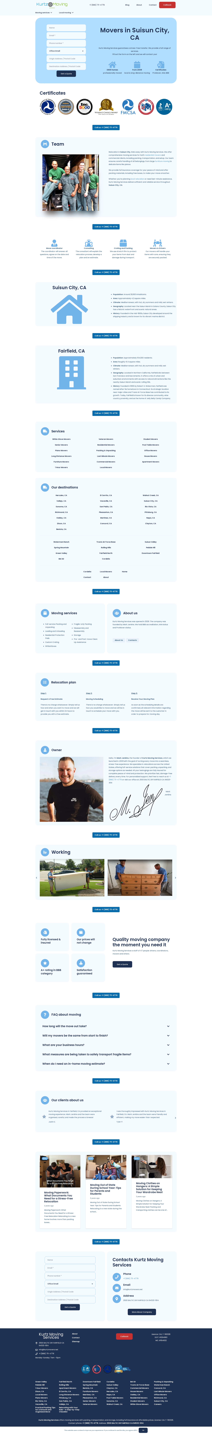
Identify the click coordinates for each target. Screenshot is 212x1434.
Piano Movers (61, 450)
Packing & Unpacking (105, 450)
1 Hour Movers (61, 467)
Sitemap (76, 1341)
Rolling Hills (106, 547)
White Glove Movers (61, 439)
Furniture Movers (61, 462)
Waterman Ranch (61, 542)
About (106, 577)
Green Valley (61, 553)
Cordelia (106, 559)
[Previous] (37, 878)
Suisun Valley (151, 542)
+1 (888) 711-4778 (97, 5)
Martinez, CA (106, 518)
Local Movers (106, 467)
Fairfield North (105, 553)
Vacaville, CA (106, 501)
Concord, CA (106, 523)
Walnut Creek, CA (151, 495)
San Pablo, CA (106, 506)
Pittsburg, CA (151, 512)
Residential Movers (106, 445)
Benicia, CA (61, 529)
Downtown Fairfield (150, 553)
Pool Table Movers (150, 445)
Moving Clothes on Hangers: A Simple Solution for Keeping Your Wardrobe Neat (149, 1187)
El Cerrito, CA (106, 495)
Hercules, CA (61, 495)
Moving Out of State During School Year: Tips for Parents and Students (105, 1189)
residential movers (153, 155)
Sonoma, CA (61, 506)
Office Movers (150, 450)
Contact (87, 577)
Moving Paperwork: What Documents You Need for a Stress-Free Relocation (58, 1197)
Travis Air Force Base (106, 542)
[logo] (52, 5)
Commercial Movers (106, 462)
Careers (157, 1404)
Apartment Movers (150, 462)
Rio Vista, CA (150, 506)
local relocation (137, 179)
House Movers (150, 456)
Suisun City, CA (150, 501)
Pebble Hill (150, 547)
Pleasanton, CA (106, 512)
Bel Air (61, 559)
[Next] (175, 878)
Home (124, 571)
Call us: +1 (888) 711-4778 (106, 127)
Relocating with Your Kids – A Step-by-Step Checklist (69, 1409)
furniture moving (162, 161)
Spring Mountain (61, 547)
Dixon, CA (61, 523)
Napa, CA (150, 518)
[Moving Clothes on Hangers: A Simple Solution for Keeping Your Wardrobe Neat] (152, 1156)
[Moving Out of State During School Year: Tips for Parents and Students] (106, 1156)
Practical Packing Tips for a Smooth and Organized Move (45, 1409)
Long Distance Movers (61, 456)
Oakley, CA (61, 518)
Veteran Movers (106, 439)
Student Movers (150, 439)
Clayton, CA (150, 523)
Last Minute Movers (106, 456)
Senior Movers (61, 445)
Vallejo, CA (61, 501)
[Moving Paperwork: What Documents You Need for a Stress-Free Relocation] (60, 1156)
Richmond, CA (61, 512)
